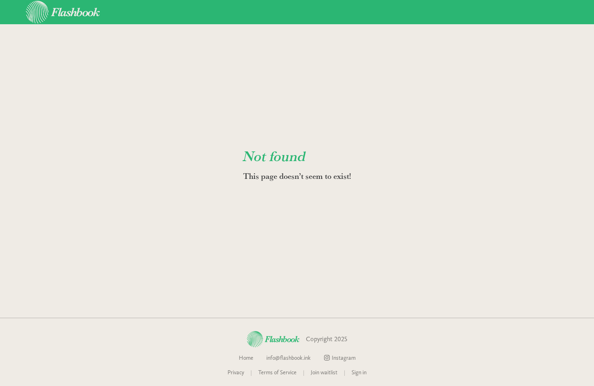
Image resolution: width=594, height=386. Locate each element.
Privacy (235, 372)
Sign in (359, 372)
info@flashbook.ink (288, 358)
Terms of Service (277, 372)
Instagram (344, 358)
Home (246, 358)
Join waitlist (324, 372)
